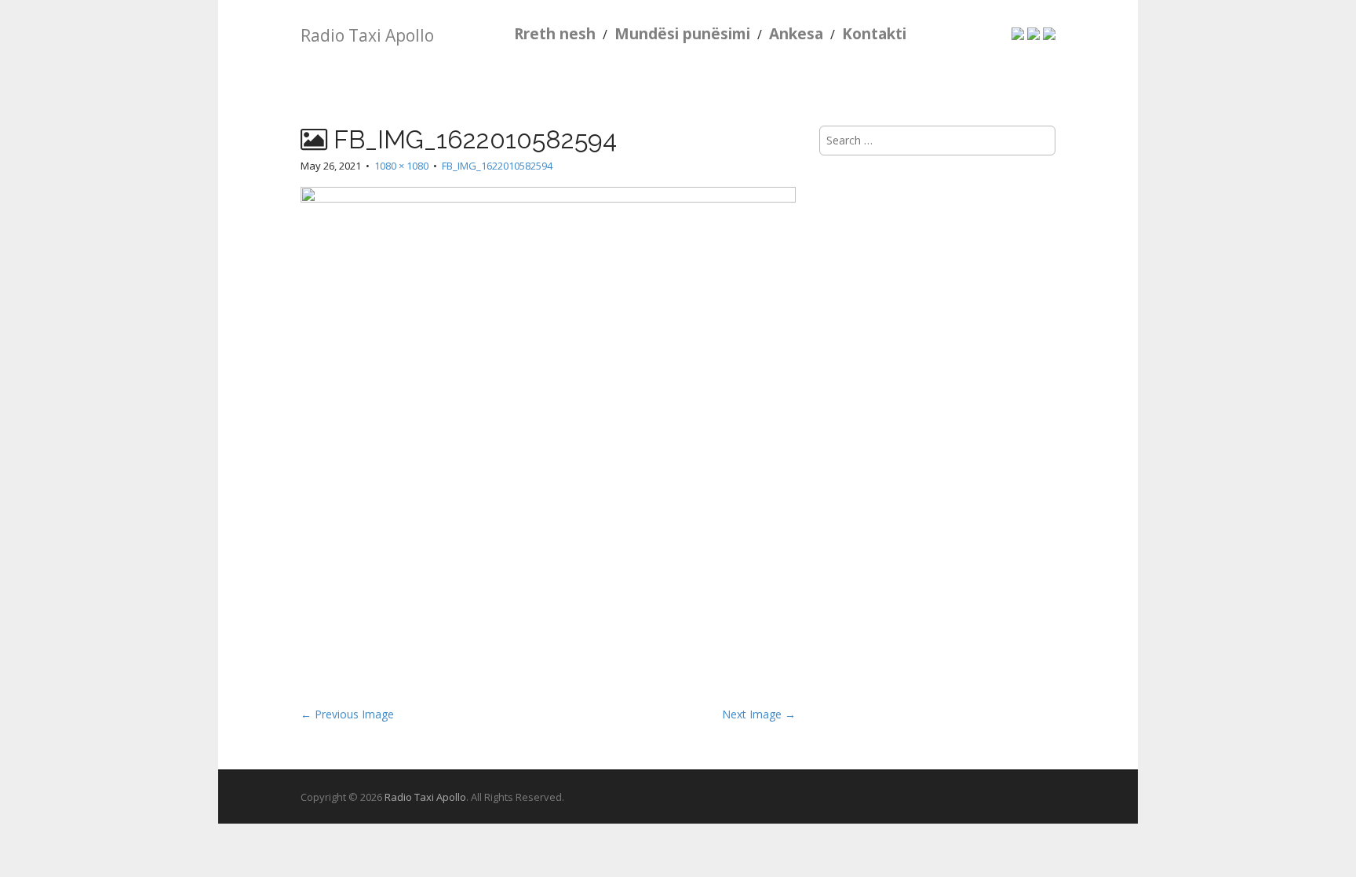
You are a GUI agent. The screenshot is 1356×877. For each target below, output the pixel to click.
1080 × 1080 (401, 166)
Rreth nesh (555, 34)
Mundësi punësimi (682, 34)
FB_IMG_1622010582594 (497, 166)
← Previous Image (347, 714)
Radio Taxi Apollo (367, 35)
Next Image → (759, 714)
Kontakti (874, 34)
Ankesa (796, 34)
